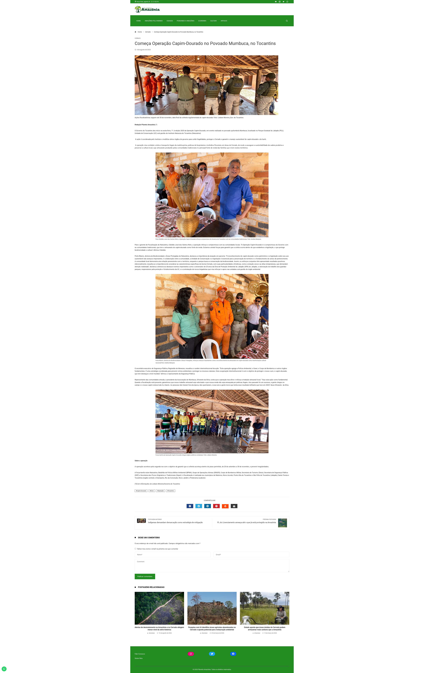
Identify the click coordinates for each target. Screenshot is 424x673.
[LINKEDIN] (207, 506)
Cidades (170, 21)
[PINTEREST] (216, 506)
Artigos (224, 21)
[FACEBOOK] (190, 506)
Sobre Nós (139, 658)
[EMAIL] (234, 506)
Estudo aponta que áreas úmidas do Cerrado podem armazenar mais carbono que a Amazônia (264, 628)
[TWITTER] (198, 506)
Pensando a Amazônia (185, 21)
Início (152, 491)
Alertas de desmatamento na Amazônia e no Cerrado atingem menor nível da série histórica (159, 628)
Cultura (213, 21)
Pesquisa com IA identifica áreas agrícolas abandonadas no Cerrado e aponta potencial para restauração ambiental (212, 628)
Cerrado (138, 38)
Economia (202, 21)
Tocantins (171, 491)
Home (138, 21)
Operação (161, 491)
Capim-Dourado (141, 491)
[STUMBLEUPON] (225, 506)
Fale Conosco (140, 654)
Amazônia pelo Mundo (154, 21)
